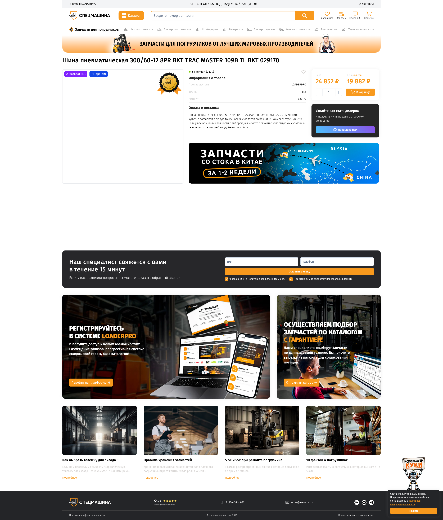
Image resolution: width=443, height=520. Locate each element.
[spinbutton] (329, 92)
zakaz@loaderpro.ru (302, 502)
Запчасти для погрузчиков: (97, 29)
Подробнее (69, 477)
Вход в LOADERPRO (84, 3)
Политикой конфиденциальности (266, 279)
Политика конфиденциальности (87, 515)
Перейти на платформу (88, 382)
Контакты (368, 3)
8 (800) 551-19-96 (235, 502)
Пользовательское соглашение (356, 515)
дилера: (357, 75)
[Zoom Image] (122, 117)
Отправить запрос (299, 382)
